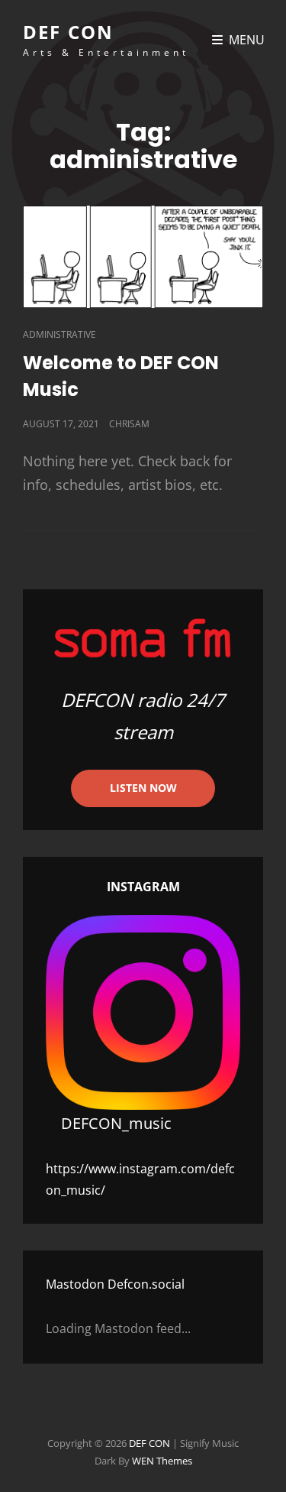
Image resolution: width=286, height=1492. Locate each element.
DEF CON (68, 31)
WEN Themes (162, 1461)
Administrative (59, 334)
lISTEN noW (143, 787)
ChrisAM (129, 423)
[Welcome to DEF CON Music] (143, 257)
